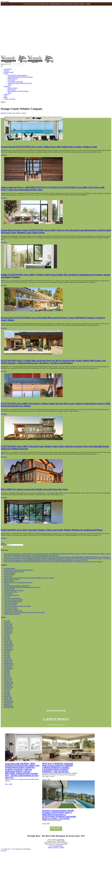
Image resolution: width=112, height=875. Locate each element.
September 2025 (8, 632)
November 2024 (8, 646)
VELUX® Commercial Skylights (13, 600)
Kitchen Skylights (9, 574)
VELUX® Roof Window (11, 603)
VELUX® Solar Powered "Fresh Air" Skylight (17, 606)
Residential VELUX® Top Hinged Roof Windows (18, 582)
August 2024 (7, 650)
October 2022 (8, 685)
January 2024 (8, 661)
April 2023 (7, 676)
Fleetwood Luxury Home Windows (14, 571)
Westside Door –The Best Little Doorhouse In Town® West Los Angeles (24, 612)
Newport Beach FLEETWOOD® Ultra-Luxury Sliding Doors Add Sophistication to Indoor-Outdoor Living (49, 147)
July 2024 (7, 652)
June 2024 (7, 654)
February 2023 (8, 679)
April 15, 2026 (46, 779)
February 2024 (8, 660)
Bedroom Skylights (9, 568)
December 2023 (8, 663)
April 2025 (7, 638)
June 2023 (7, 672)
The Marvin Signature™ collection (13, 590)
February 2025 (8, 641)
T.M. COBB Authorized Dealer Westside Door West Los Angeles (22, 587)
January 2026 (8, 625)
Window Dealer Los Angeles (12, 614)
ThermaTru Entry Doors (11, 592)
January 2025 (8, 643)
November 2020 (8, 707)
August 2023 (7, 669)
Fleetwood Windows (10, 573)
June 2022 (7, 691)
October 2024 (8, 647)
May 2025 (7, 636)
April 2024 (7, 657)
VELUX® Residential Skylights (13, 601)
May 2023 (7, 674)
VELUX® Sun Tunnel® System (13, 611)
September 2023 (8, 668)
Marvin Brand (8, 576)
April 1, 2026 (46, 823)
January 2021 (8, 704)
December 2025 (8, 627)
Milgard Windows (9, 581)
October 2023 (8, 666)
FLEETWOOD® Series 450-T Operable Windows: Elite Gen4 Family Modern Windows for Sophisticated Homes (52, 530)
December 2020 (8, 705)
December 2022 (8, 682)
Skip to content (5, 1)
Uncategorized (8, 593)
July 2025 (7, 635)
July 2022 (7, 690)
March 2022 (7, 696)
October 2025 (8, 630)
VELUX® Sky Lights (10, 604)
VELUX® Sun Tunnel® (11, 609)
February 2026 (8, 624)
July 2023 (7, 671)
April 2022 (7, 694)
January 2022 (8, 699)
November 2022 (8, 683)
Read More (4, 155)
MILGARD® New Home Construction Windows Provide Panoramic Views (34, 489)
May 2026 (7, 621)
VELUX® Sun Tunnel (10, 607)
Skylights (6, 584)
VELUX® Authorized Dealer (12, 598)
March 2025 (7, 639)
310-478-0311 (60, 839)
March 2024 (7, 658)
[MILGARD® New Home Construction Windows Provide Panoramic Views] (33, 482)
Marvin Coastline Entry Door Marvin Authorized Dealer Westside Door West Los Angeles (29, 578)
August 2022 (7, 688)
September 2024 (8, 649)
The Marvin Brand (9, 589)
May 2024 (7, 655)
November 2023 (8, 665)
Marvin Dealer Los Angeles (12, 579)
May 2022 (7, 693)
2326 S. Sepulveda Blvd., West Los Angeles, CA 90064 (56, 846)
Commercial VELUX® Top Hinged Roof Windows (18, 570)
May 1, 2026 (8, 784)
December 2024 (8, 644)
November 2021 (8, 702)
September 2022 (8, 687)
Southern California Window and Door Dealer (17, 585)
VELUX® (7, 596)
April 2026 (7, 622)
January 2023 (8, 680)
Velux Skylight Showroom (11, 595)
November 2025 (8, 628)
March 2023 (7, 677)
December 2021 (8, 701)
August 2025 (7, 633)
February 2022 (8, 698)
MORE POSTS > (56, 828)
